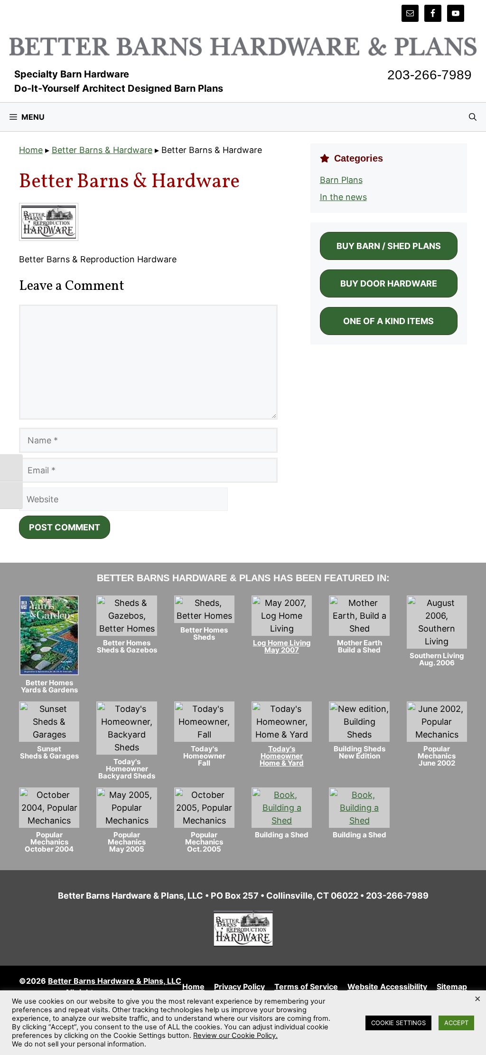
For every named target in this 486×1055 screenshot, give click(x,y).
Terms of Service (306, 986)
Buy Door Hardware (388, 283)
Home (31, 150)
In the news (343, 197)
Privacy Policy (239, 986)
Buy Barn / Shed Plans (388, 246)
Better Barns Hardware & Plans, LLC (114, 981)
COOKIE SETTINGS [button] (398, 1022)
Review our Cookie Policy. (235, 1035)
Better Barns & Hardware (102, 150)
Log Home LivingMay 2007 (282, 646)
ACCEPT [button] (456, 1022)
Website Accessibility (387, 986)
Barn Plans (341, 180)
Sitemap (452, 986)
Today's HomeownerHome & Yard (282, 755)
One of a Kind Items (388, 321)
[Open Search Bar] (472, 117)
